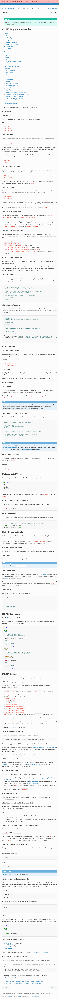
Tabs (7, 74)
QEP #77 (29, 537)
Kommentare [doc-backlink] (9, 513)
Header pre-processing (12, 83)
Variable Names (8, 63)
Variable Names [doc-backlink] (10, 454)
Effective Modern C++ (10, 943)
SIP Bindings (7, 81)
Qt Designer (7, 52)
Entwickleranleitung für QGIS (13, 8)
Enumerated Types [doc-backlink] (12, 474)
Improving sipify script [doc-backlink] (12, 759)
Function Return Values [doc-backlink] (12, 230)
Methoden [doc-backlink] (7, 274)
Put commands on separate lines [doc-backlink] (16, 879)
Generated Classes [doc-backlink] (10, 350)
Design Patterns (8, 948)
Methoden (8, 48)
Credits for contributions (10, 103)
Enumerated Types (9, 64)
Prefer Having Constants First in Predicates (17, 94)
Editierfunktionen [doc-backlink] (12, 547)
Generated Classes (11, 53)
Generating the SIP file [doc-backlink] (12, 731)
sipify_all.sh (22, 755)
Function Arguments (11, 42)
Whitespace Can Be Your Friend (14, 96)
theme (19, 996)
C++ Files (6, 57)
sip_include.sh (40, 744)
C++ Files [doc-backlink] (7, 382)
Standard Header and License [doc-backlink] (14, 413)
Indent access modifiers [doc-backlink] (13, 916)
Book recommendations (12, 101)
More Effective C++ (9, 945)
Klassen (6, 33)
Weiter (53, 13)
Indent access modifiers (12, 100)
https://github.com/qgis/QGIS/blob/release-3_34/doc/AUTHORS (23, 983)
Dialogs (8, 55)
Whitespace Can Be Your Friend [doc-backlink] (16, 844)
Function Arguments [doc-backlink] (11, 212)
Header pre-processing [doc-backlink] (12, 682)
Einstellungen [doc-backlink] (10, 770)
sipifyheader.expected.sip (34, 764)
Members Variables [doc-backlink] (11, 305)
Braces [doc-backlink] (7, 589)
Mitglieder (8, 37)
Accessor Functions (11, 39)
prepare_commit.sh (42, 574)
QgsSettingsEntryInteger (10, 779)
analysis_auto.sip (51, 747)
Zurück (6, 13)
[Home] (2, 8)
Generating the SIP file (12, 85)
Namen (8, 35)
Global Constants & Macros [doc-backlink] (15, 500)
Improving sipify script (12, 87)
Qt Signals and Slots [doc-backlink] (12, 532)
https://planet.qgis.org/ (10, 977)
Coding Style (7, 90)
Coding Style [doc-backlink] (9, 793)
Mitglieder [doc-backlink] (7, 134)
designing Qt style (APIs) (41, 952)
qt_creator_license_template (10, 447)
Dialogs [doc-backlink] (6, 369)
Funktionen (9, 40)
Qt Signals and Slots (9, 70)
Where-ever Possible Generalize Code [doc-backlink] (17, 803)
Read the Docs (35, 996)
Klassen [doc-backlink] (7, 111)
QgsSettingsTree (33, 781)
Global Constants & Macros (11, 66)
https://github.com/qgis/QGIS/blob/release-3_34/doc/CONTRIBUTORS (25, 981)
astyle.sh (6, 578)
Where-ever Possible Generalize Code (16, 92)
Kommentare (7, 68)
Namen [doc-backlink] (6, 115)
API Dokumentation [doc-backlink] (12, 257)
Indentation (9, 76)
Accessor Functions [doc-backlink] (11, 166)
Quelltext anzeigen (52, 8)
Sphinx (10, 996)
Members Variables (11, 50)
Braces (7, 77)
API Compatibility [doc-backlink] (12, 614)
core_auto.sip (34, 747)
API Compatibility (8, 79)
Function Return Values (12, 44)
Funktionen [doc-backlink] (8, 187)
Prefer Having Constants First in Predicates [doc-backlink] (20, 825)
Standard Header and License (13, 61)
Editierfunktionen (8, 72)
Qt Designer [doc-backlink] (9, 346)
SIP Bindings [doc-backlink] (9, 674)
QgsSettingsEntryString (48, 778)
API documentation (11, 618)
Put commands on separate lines (14, 98)
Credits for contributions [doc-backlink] (15, 956)
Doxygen (10, 266)
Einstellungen (7, 89)
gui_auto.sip (42, 747)
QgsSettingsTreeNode (32, 783)
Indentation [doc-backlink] (8, 571)
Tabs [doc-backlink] (6, 555)
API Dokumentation (9, 46)
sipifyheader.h (12, 727)
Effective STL (7, 946)
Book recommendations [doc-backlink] (13, 939)
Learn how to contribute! (51, 10)
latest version (46, 1)
